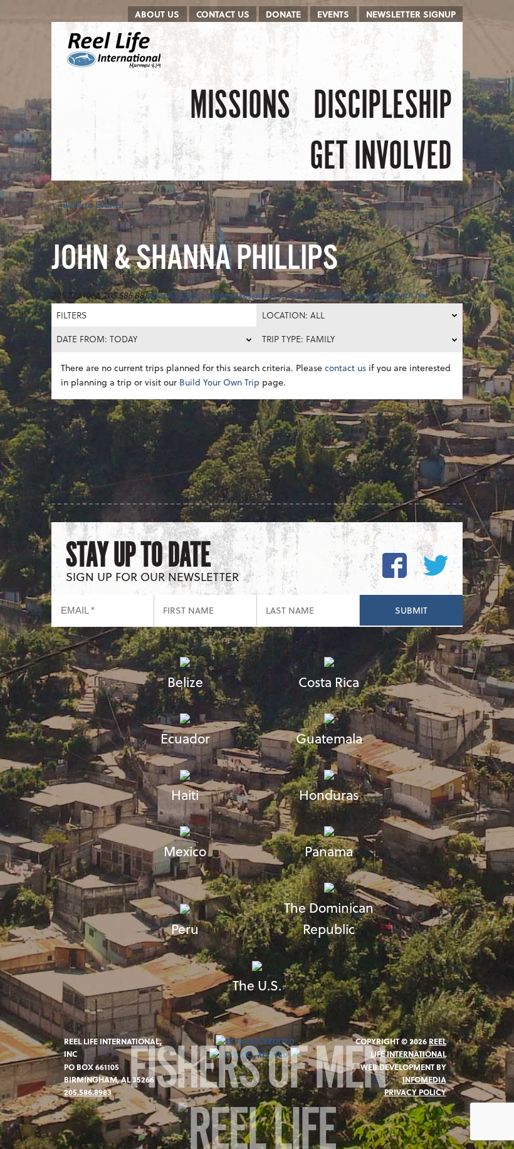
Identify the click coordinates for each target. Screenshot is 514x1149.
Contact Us (222, 14)
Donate (283, 14)
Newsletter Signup (411, 14)
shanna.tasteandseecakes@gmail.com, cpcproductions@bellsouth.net (288, 295)
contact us (345, 367)
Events (333, 14)
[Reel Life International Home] (115, 50)
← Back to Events (86, 204)
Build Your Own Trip (219, 382)
